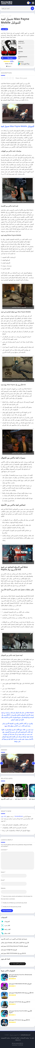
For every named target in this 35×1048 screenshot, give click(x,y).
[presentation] (1, 763)
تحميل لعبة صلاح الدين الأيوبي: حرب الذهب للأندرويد (14, 939)
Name (3, 872)
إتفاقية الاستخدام (15, 1038)
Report (9, 66)
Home (2, 16)
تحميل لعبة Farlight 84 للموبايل (9, 950)
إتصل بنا (32, 1038)
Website (3, 888)
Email (3, 880)
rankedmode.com (25, 1035)
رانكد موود (7, 726)
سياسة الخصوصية (5, 1038)
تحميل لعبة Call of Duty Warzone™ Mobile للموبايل (14, 946)
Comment (4, 850)
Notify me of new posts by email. (12, 906)
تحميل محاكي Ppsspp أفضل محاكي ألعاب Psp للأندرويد (15, 942)
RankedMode (19, 816)
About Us (18, 1040)
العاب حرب (8, 16)
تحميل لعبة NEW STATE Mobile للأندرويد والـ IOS (13, 953)
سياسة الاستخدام (24, 1038)
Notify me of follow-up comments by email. (15, 903)
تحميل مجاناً (10, 58)
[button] (32, 8)
